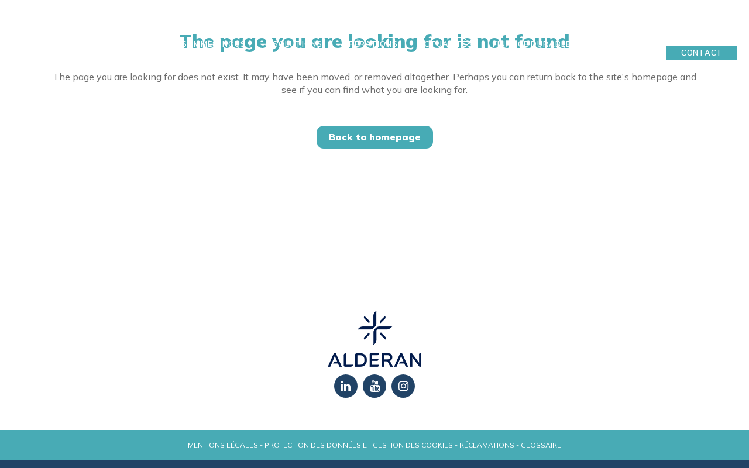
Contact (702, 52)
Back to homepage (375, 137)
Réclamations (486, 445)
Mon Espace (702, 34)
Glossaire (541, 445)
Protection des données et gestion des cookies (358, 445)
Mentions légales (223, 445)
